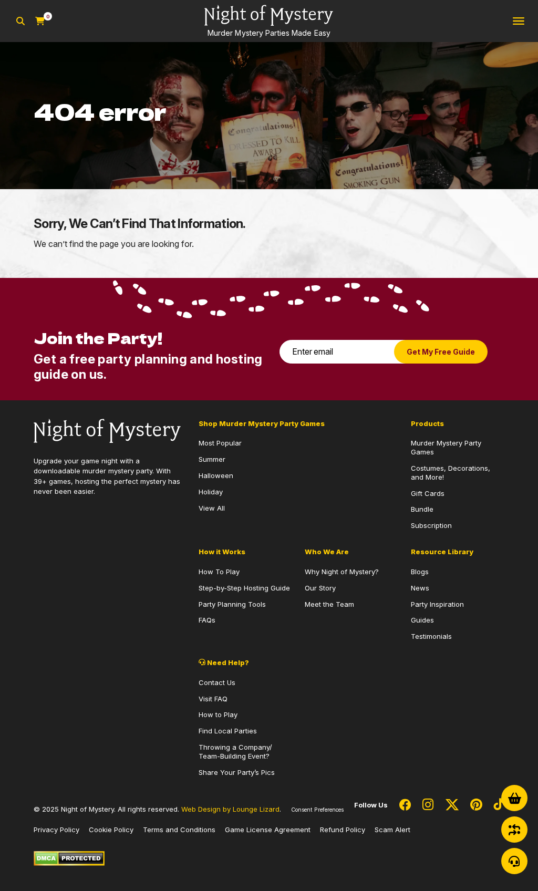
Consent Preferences (317, 809)
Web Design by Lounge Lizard (230, 809)
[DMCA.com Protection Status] (69, 857)
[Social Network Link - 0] (405, 805)
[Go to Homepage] (107, 430)
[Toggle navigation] (518, 21)
